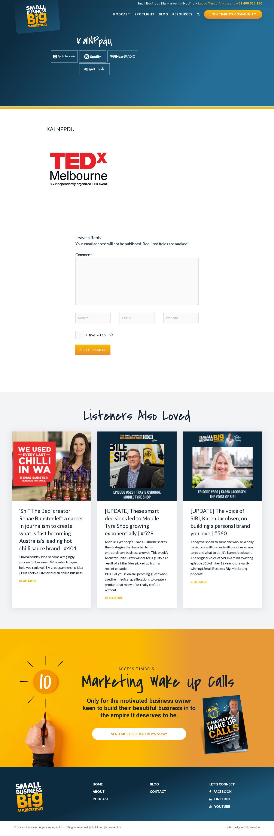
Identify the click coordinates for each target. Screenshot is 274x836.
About (99, 791)
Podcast (121, 14)
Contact (158, 791)
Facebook (222, 791)
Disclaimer (96, 827)
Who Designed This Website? (243, 827)
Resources (182, 14)
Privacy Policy (113, 827)
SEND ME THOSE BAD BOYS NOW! (139, 734)
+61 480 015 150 (249, 3)
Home (98, 784)
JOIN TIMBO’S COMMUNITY (233, 14)
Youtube (222, 806)
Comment (84, 254)
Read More (28, 581)
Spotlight (144, 14)
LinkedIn (222, 799)
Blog (163, 14)
